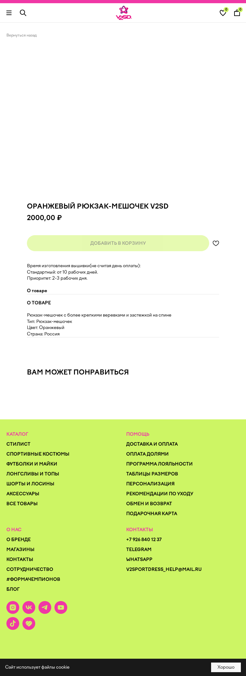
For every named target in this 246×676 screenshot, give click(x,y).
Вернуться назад (21, 35)
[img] (124, 13)
